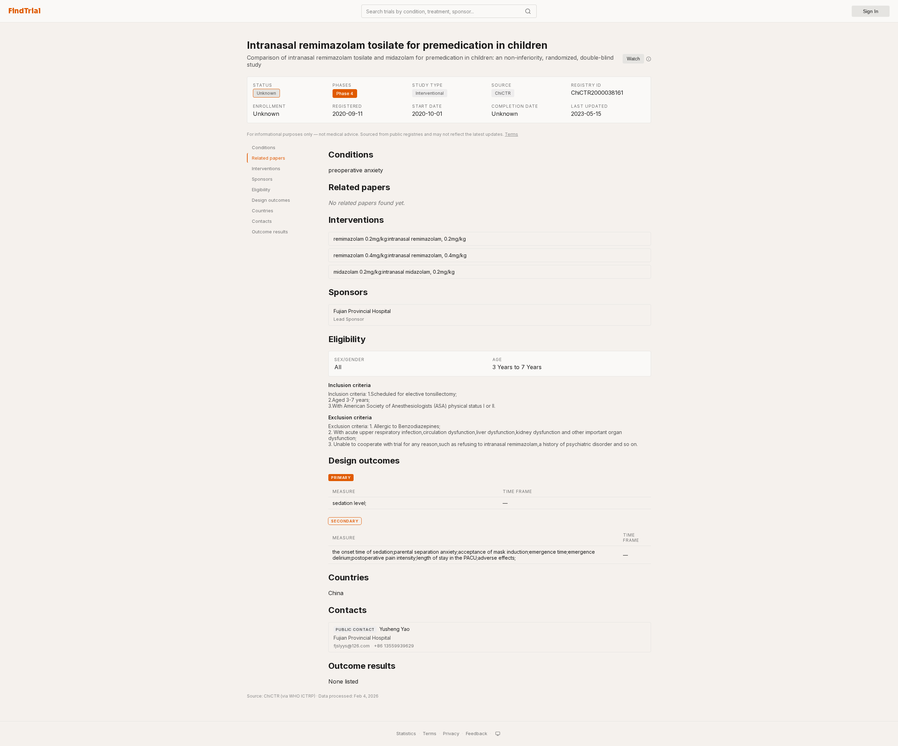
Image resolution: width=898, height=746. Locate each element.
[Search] (528, 11)
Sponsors (262, 179)
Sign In (870, 11)
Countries (262, 210)
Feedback (476, 733)
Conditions (263, 147)
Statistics (406, 733)
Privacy (451, 733)
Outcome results (270, 231)
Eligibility (261, 189)
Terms (511, 134)
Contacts (262, 221)
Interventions (266, 168)
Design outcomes (271, 200)
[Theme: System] (498, 734)
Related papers (268, 158)
